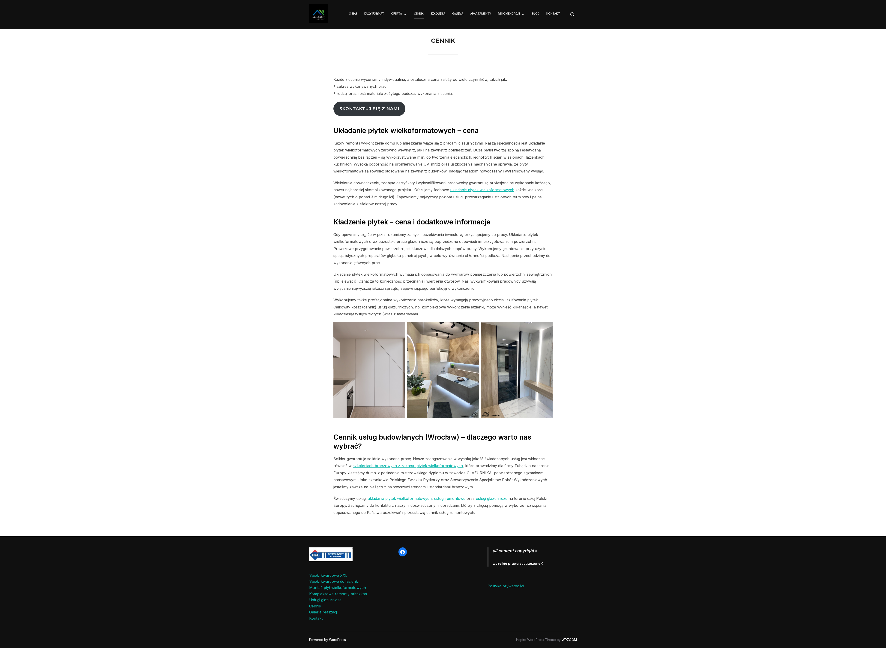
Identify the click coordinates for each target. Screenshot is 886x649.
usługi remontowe (449, 498)
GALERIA (457, 14)
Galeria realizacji (323, 612)
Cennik (315, 606)
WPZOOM (569, 640)
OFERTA (396, 14)
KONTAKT (553, 14)
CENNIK (419, 14)
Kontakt (316, 618)
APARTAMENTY (480, 14)
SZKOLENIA (438, 14)
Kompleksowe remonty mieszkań (338, 594)
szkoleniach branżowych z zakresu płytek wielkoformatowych (408, 465)
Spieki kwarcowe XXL (328, 575)
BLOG (535, 14)
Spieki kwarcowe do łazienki (334, 581)
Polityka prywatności (506, 586)
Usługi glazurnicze (325, 600)
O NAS (353, 14)
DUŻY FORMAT (374, 14)
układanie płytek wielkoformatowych (482, 189)
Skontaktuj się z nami (369, 108)
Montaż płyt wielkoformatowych (337, 587)
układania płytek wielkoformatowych (400, 498)
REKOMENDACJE (509, 14)
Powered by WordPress (327, 640)
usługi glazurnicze (491, 498)
